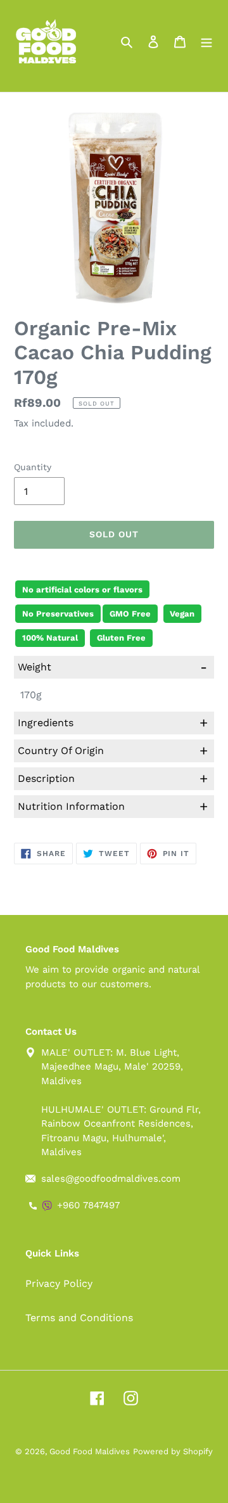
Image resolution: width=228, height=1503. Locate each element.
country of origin (113, 750)
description (113, 778)
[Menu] (206, 41)
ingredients (113, 723)
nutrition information (113, 806)
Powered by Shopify (173, 1451)
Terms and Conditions (79, 1318)
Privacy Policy (58, 1283)
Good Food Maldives (89, 1451)
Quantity (32, 467)
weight (112, 667)
